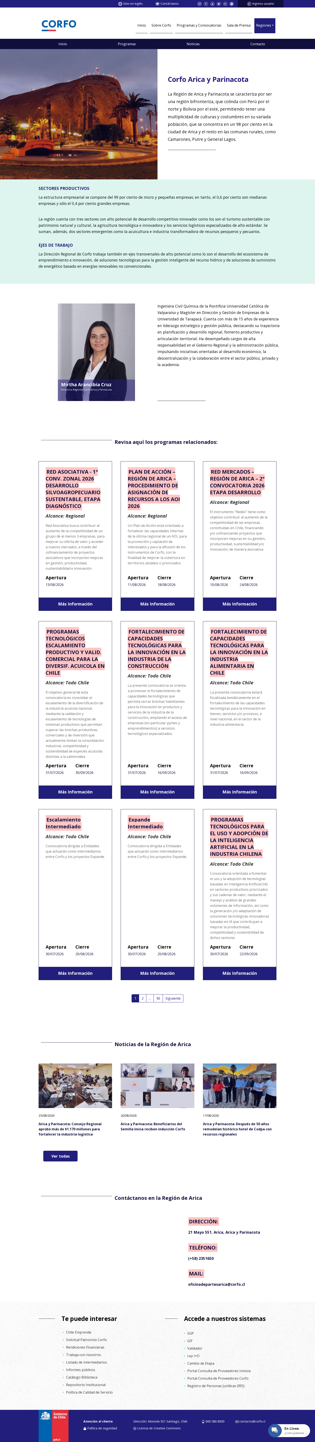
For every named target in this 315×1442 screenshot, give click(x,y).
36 (158, 998)
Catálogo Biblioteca (81, 1377)
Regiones (263, 25)
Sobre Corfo (161, 25)
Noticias (193, 44)
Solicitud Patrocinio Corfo (86, 1339)
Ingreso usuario (263, 4)
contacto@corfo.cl (252, 1421)
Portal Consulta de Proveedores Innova (218, 1370)
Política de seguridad (102, 1428)
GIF (189, 1340)
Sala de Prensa (238, 25)
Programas (127, 44)
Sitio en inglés (133, 4)
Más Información (75, 604)
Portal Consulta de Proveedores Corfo (218, 1378)
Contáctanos (169, 4)
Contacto (257, 44)
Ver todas (60, 1156)
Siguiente (173, 998)
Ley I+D (193, 1355)
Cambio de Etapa (200, 1363)
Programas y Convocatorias (199, 25)
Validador (194, 1348)
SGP (190, 1333)
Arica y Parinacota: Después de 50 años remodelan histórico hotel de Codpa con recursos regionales (237, 1129)
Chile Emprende (78, 1332)
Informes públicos (80, 1369)
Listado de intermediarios (86, 1362)
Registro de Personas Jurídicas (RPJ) (215, 1385)
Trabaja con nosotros (83, 1354)
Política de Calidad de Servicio (89, 1392)
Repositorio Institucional (86, 1384)
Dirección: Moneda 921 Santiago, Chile (160, 1421)
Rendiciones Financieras (85, 1347)
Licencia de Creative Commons (159, 1428)
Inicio (141, 25)
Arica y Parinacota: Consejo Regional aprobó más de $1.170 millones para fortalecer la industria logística (70, 1129)
